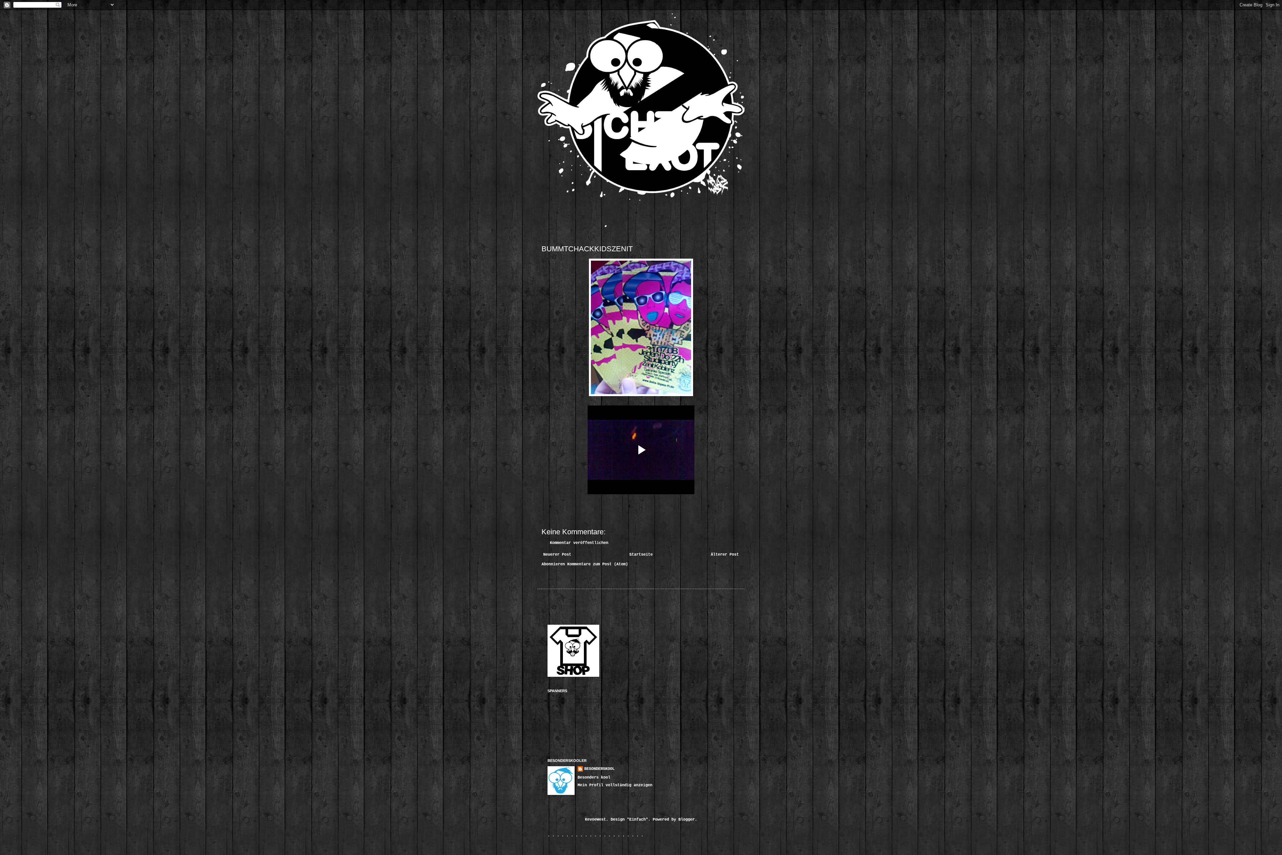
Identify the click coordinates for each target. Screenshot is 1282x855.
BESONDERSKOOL (599, 769)
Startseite (641, 554)
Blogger (686, 819)
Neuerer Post (557, 554)
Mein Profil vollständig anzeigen (615, 785)
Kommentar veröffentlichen (579, 543)
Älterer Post (725, 554)
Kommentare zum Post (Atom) (597, 564)
